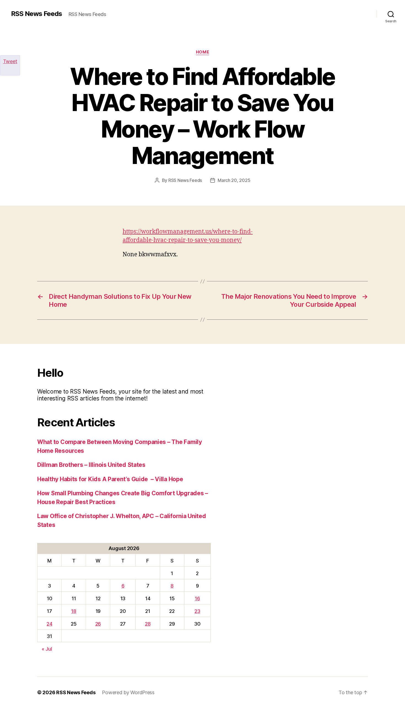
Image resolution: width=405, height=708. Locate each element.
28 (147, 624)
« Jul (47, 649)
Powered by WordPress (128, 692)
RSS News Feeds (36, 13)
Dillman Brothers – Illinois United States (91, 464)
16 (197, 598)
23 (197, 611)
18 (73, 611)
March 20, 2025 (234, 180)
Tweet (10, 61)
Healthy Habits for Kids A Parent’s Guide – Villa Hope (110, 479)
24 (49, 624)
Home (202, 52)
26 (98, 624)
